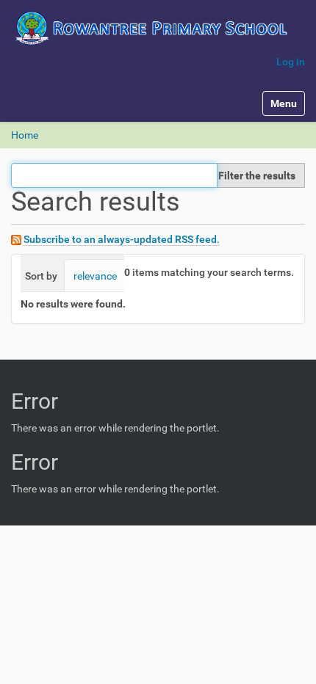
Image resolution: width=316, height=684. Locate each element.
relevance (95, 276)
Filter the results (256, 175)
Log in (290, 62)
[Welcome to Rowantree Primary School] (158, 28)
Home (24, 135)
